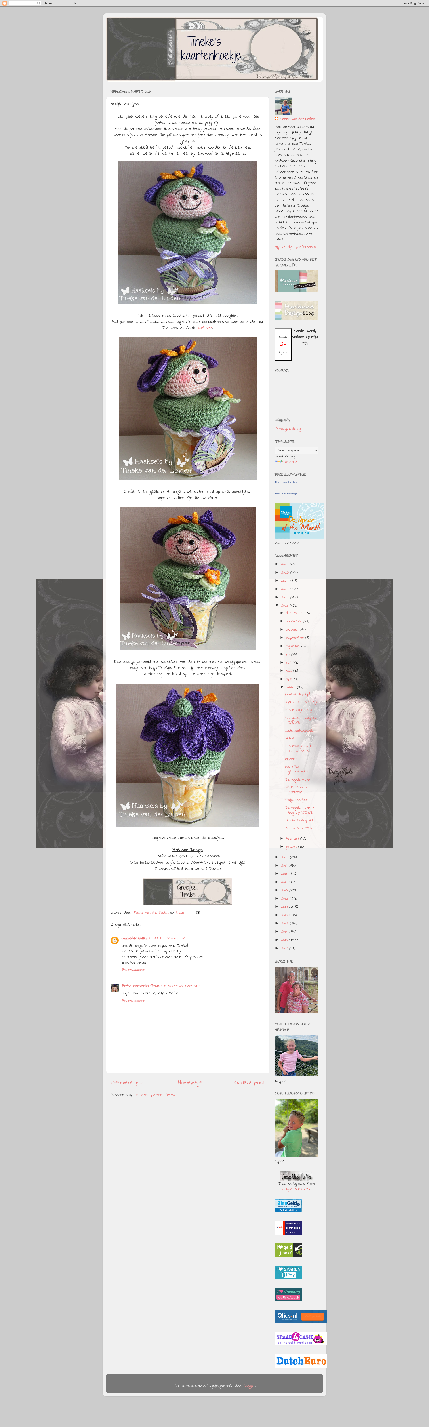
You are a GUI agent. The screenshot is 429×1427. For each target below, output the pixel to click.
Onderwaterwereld (299, 731)
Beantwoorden (133, 970)
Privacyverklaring (288, 429)
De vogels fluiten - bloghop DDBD (299, 810)
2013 (285, 915)
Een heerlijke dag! (299, 710)
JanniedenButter (134, 938)
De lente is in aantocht (296, 790)
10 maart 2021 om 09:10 (182, 986)
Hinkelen (291, 759)
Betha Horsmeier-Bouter (142, 986)
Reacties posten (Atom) (155, 1095)
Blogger (249, 1386)
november (294, 621)
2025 (285, 573)
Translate (291, 462)
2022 (285, 597)
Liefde (289, 738)
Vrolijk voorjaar (296, 800)
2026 (285, 564)
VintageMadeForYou (297, 1189)
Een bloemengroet (299, 820)
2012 (285, 923)
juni (289, 663)
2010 (285, 940)
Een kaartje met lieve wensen (298, 748)
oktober (293, 630)
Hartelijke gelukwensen (296, 769)
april (290, 679)
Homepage (190, 1083)
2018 (285, 874)
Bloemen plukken (298, 828)
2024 (285, 581)
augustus (293, 646)
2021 (285, 606)
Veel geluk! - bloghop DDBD (301, 720)
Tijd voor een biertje (301, 702)
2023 (285, 589)
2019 (285, 866)
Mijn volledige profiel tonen (295, 247)
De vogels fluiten (298, 780)
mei (289, 671)
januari (292, 847)
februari (293, 839)
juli (288, 654)
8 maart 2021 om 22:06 (167, 938)
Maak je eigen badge (286, 493)
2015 (285, 899)
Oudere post (249, 1083)
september (295, 638)
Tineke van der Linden (297, 119)
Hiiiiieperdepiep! (297, 694)
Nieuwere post (128, 1083)
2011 (285, 932)
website (205, 328)
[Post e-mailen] (197, 913)
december (295, 613)
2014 (285, 907)
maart (291, 687)
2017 (285, 882)
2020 (285, 857)
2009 (285, 948)
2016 (285, 890)
